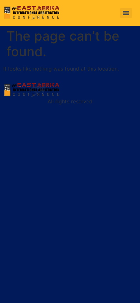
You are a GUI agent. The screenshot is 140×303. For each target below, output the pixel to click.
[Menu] (126, 13)
